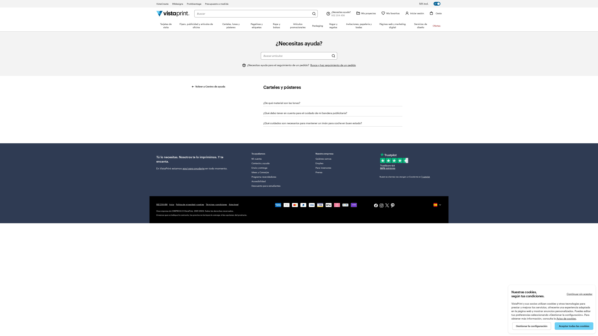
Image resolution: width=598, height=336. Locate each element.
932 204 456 (161, 204)
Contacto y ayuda (261, 163)
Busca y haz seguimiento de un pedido (333, 65)
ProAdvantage (194, 3)
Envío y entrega (259, 167)
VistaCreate (162, 3)
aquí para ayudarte (194, 168)
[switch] (432, 4)
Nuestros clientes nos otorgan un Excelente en (405, 177)
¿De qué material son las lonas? (281, 102)
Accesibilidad (259, 181)
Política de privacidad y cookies (190, 204)
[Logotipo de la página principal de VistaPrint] (172, 13)
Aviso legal (233, 204)
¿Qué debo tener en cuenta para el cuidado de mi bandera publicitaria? (305, 113)
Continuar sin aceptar (579, 293)
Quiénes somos (323, 158)
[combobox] (254, 14)
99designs (177, 3)
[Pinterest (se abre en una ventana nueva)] (393, 206)
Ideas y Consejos (260, 172)
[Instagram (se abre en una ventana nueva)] (381, 205)
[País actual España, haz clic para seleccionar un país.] (438, 205)
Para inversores (323, 167)
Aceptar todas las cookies (574, 325)
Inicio (171, 204)
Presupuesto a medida (216, 3)
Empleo (319, 163)
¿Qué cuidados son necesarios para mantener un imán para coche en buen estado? (312, 123)
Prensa (319, 172)
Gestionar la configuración (531, 325)
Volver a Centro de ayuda (210, 86)
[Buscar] (314, 14)
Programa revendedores (264, 176)
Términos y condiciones (216, 204)
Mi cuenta (257, 158)
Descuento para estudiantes (266, 185)
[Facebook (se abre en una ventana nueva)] (376, 205)
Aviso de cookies (566, 318)
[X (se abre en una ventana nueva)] (387, 205)
